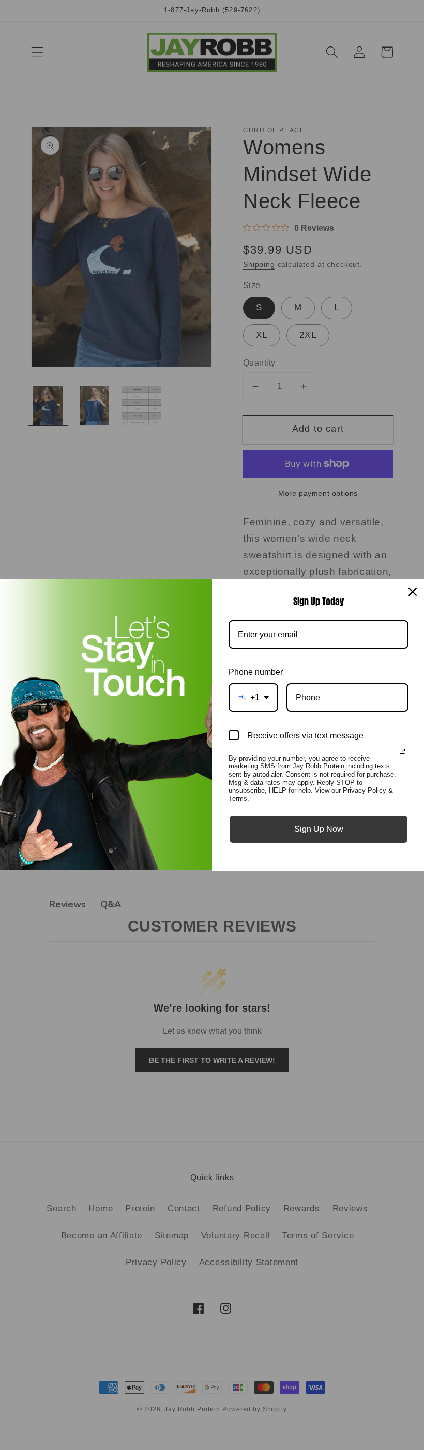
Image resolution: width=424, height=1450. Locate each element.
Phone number (256, 672)
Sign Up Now (318, 829)
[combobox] (253, 697)
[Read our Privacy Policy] (402, 751)
